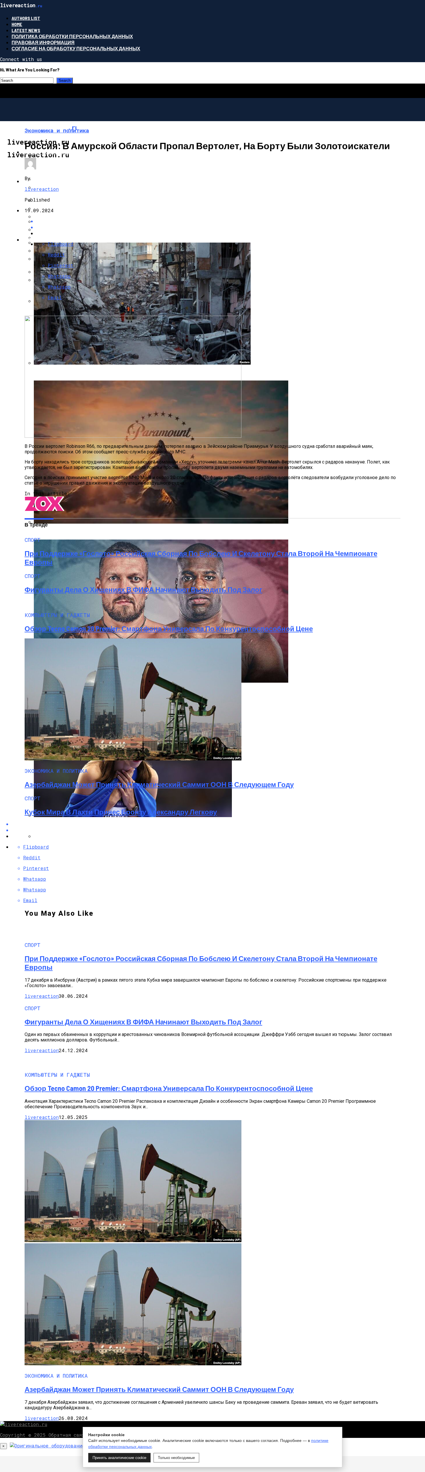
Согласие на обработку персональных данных (76, 48)
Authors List (26, 18)
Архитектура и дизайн (52, 181)
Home (17, 24)
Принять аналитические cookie (119, 1458)
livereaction (42, 189)
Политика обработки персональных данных (72, 36)
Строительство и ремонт (56, 152)
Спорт (30, 239)
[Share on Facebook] (218, 221)
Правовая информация (43, 42)
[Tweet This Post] (218, 227)
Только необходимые (176, 1458)
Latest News (26, 30)
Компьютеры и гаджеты (54, 210)
